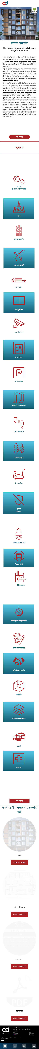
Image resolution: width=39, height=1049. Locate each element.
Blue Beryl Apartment (24, 1028)
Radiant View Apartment (31, 1028)
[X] (15, 1034)
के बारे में (2, 1037)
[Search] (15, 1046)
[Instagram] (14, 1034)
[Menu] (34, 1046)
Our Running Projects (16, 1027)
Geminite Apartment (19, 1029)
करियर (5, 1037)
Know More (29, 1029)
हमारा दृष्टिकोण (10, 1037)
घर (1, 1036)
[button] (24, 1046)
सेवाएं (7, 1037)
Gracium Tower (25, 1029)
